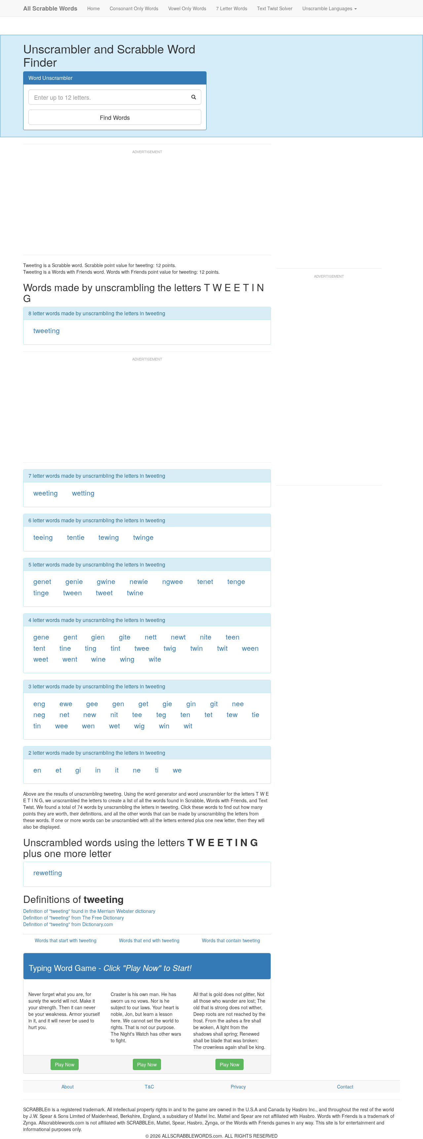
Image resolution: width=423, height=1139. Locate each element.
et (58, 770)
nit (114, 714)
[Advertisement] (143, 205)
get (143, 703)
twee (142, 648)
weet (40, 659)
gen (118, 703)
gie (167, 703)
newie (139, 581)
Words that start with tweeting (65, 940)
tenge (236, 581)
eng (39, 703)
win (164, 725)
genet (42, 581)
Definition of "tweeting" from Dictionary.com (68, 924)
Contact (345, 1086)
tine (65, 648)
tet (208, 714)
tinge (41, 592)
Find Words (115, 117)
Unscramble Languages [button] (328, 8)
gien (98, 636)
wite (155, 659)
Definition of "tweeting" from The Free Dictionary (73, 917)
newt (178, 636)
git (214, 703)
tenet (205, 581)
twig (170, 648)
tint (115, 648)
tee (137, 714)
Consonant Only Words (134, 8)
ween (250, 648)
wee (61, 725)
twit (222, 648)
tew (232, 714)
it (117, 770)
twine (135, 592)
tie (255, 714)
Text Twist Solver (274, 8)
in (98, 770)
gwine (106, 581)
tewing (108, 537)
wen (88, 725)
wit (188, 725)
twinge (143, 537)
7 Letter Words (231, 8)
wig (139, 725)
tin (37, 725)
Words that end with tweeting (149, 940)
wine (98, 659)
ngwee (172, 581)
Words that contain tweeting (231, 940)
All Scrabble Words (50, 8)
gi (78, 770)
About (67, 1086)
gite (125, 636)
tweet (104, 592)
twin (196, 648)
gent (70, 636)
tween (72, 592)
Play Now (64, 1064)
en (37, 770)
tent (39, 648)
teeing (43, 537)
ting (90, 648)
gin (191, 703)
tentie (76, 537)
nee (238, 703)
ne (137, 770)
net (64, 714)
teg (161, 714)
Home (93, 8)
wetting (83, 493)
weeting (45, 493)
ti (157, 770)
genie (74, 581)
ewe (65, 703)
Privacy (238, 1086)
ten (185, 714)
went (69, 659)
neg (39, 714)
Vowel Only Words (187, 8)
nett (151, 636)
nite (206, 636)
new (89, 714)
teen (233, 636)
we (177, 770)
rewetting (47, 872)
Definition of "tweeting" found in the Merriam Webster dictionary (89, 911)
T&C (149, 1086)
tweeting (46, 330)
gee (92, 703)
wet (114, 725)
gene (41, 636)
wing (127, 659)
